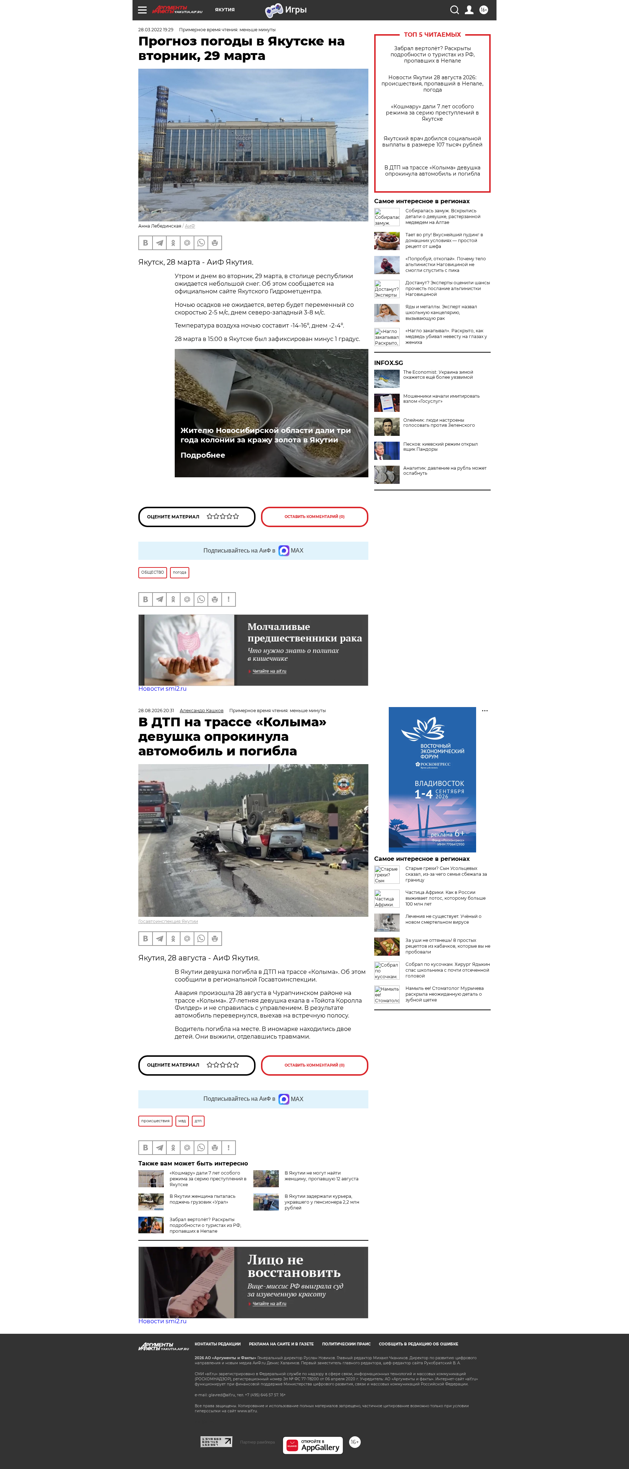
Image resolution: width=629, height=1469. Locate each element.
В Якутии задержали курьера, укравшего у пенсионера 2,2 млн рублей (322, 1202)
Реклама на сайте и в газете (281, 1344)
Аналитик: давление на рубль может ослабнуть (445, 471)
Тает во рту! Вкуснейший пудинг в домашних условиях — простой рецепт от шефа (444, 240)
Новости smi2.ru (162, 688)
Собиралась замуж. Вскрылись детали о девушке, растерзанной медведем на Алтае (443, 216)
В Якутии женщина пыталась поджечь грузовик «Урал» (203, 1199)
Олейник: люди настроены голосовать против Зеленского (439, 423)
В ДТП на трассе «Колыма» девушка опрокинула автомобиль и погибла (432, 171)
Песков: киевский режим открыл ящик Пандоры (440, 447)
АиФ (190, 226)
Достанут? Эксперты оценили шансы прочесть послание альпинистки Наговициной (448, 288)
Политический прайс (346, 1344)
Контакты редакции (218, 1344)
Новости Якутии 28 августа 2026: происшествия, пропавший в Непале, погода (432, 84)
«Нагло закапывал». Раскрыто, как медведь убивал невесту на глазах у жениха (446, 336)
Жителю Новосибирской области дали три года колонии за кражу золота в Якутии (266, 435)
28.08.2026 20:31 (156, 710)
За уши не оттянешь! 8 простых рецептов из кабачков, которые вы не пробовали (448, 946)
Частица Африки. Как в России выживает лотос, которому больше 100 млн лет (446, 898)
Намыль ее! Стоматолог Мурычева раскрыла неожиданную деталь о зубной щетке (445, 994)
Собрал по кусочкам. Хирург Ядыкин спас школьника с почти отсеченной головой (448, 970)
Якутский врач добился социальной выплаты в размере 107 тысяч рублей (432, 142)
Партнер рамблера (257, 1442)
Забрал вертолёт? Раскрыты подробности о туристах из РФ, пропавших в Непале (433, 54)
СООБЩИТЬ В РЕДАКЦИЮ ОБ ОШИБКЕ (418, 1344)
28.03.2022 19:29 (155, 29)
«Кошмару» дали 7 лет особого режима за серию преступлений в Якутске (432, 113)
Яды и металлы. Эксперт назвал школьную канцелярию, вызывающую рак (441, 312)
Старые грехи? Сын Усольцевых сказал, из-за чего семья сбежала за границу (446, 874)
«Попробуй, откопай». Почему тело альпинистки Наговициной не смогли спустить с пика (446, 264)
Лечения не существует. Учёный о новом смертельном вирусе (444, 919)
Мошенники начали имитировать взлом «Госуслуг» (441, 399)
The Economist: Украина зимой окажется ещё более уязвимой (438, 375)
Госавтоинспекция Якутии (168, 921)
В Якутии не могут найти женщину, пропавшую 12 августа (322, 1175)
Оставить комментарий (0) (315, 516)
